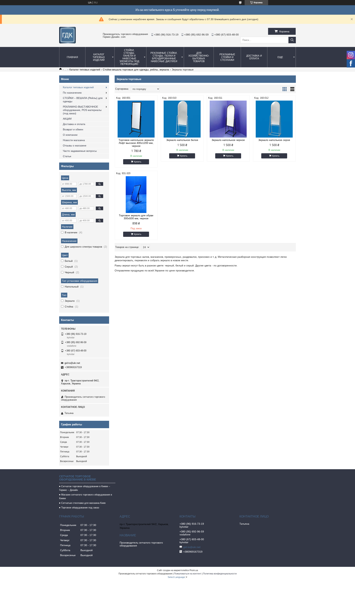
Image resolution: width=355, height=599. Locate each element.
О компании (70, 134)
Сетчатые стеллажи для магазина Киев (83, 503)
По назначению (72, 92)
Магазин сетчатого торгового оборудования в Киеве (85, 496)
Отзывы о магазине (74, 145)
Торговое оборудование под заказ (80, 507)
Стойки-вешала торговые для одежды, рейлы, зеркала (136, 69)
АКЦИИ (67, 118)
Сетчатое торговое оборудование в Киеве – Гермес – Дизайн (84, 488)
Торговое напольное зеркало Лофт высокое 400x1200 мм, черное (136, 142)
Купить (137, 161)
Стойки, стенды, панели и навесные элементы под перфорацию (129, 57)
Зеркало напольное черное (228, 139)
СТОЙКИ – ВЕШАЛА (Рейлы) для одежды (83, 100)
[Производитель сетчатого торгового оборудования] (67, 42)
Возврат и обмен (73, 129)
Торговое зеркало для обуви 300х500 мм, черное (136, 217)
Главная (72, 57)
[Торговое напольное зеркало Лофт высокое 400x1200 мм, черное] (136, 119)
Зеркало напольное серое (274, 139)
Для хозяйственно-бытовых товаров (198, 57)
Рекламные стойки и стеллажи (227, 57)
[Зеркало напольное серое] (274, 119)
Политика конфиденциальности (220, 573)
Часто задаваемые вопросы (80, 150)
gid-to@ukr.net (72, 363)
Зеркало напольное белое (182, 139)
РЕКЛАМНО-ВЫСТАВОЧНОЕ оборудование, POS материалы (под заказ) (82, 110)
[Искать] (292, 40)
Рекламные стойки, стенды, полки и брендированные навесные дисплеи (164, 57)
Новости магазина (74, 140)
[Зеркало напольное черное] (228, 119)
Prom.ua (194, 570)
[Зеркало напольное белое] (182, 119)
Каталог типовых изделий (99, 57)
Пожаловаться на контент (187, 573)
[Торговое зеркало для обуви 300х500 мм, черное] (136, 194)
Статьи (67, 156)
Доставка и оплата (254, 57)
